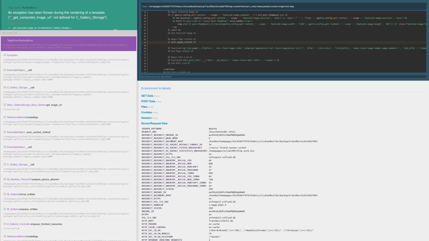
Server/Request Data (154, 123)
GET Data (147, 96)
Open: (218, 6)
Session (146, 118)
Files (144, 107)
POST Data (148, 101)
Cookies (146, 112)
